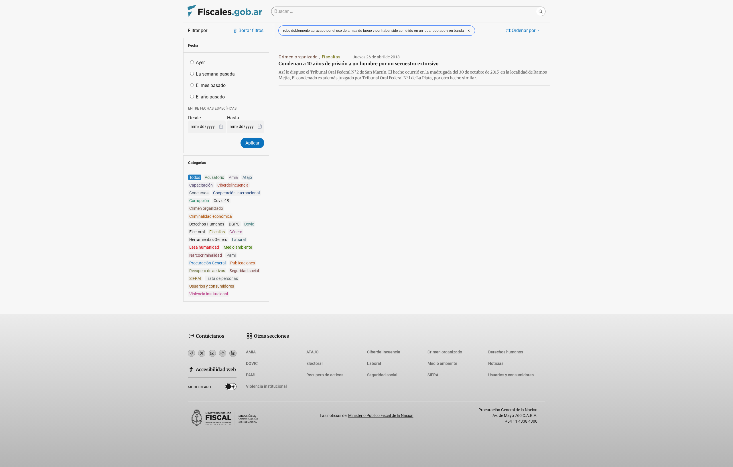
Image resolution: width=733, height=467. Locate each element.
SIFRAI (433, 375)
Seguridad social (382, 375)
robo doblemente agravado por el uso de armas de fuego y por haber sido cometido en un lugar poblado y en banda (373, 31)
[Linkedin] (233, 353)
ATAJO (312, 352)
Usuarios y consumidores (511, 375)
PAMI (250, 375)
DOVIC (252, 363)
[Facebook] (191, 353)
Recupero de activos (324, 375)
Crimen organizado (299, 57)
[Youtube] (212, 353)
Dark (230, 388)
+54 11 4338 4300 (521, 421)
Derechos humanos (505, 352)
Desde (194, 117)
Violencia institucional (266, 386)
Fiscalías (332, 57)
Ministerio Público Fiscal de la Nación (380, 415)
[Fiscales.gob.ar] (225, 11)
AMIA (251, 352)
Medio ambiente (442, 363)
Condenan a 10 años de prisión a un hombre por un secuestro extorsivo (359, 63)
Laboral (374, 363)
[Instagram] (222, 353)
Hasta (233, 117)
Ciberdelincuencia (383, 352)
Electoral (314, 363)
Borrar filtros (251, 30)
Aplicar (252, 143)
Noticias (495, 363)
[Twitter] (201, 353)
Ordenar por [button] (523, 30)
